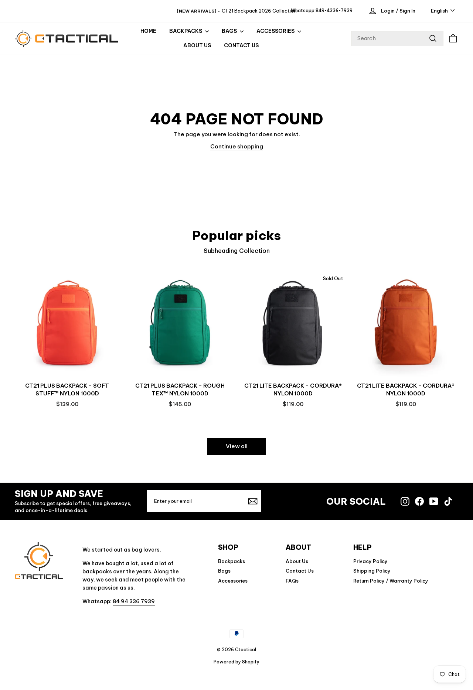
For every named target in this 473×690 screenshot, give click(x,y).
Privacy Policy (370, 561)
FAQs (292, 581)
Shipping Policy (372, 571)
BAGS (230, 31)
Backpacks (186, 31)
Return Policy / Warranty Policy (390, 581)
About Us (197, 45)
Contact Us (241, 45)
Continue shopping (236, 146)
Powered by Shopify (236, 662)
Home (148, 31)
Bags (224, 571)
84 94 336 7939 (134, 601)
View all (237, 446)
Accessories (233, 581)
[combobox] (397, 38)
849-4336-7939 (334, 10)
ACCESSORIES (276, 31)
